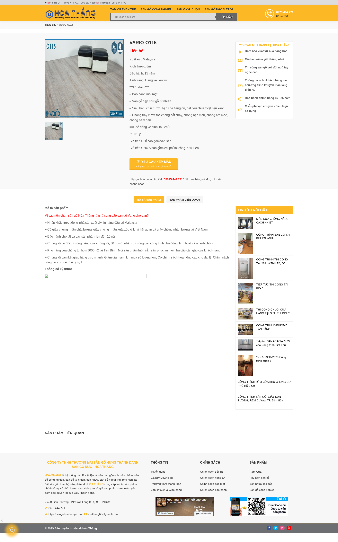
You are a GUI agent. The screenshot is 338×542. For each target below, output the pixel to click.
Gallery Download (162, 477)
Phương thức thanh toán (166, 483)
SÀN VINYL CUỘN (188, 9)
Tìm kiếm (227, 16)
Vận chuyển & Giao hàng (166, 489)
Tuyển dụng (158, 471)
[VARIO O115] (84, 78)
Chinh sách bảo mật (212, 483)
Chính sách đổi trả (211, 471)
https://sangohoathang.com (65, 514)
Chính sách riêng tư (212, 477)
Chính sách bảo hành (213, 489)
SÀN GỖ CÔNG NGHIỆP (156, 9)
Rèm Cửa (256, 471)
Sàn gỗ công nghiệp (262, 489)
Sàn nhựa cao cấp (261, 483)
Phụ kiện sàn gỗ (260, 477)
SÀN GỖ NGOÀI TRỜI (219, 9)
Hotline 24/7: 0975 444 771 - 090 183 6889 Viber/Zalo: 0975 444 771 (88, 3)
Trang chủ (50, 24)
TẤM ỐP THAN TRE (123, 9)
